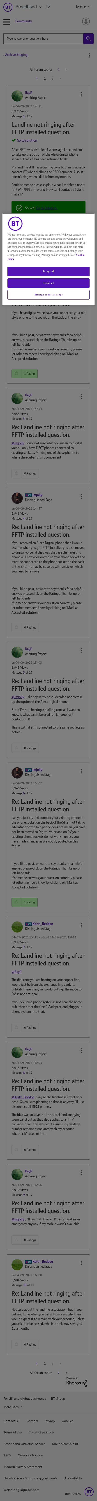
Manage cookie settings (49, 294)
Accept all (48, 271)
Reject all (48, 283)
